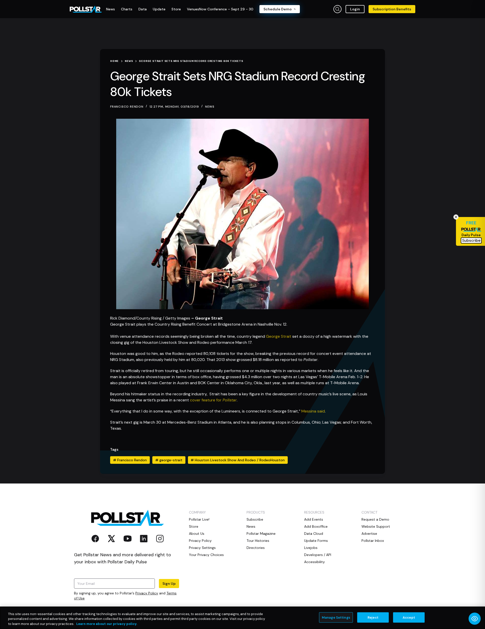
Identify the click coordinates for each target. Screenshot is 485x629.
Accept (409, 617)
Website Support (375, 526)
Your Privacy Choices (206, 554)
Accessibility (314, 562)
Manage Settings (336, 617)
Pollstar (230, 400)
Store (193, 526)
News (209, 107)
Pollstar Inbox (372, 540)
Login (355, 9)
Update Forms (316, 540)
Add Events (313, 519)
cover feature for (206, 400)
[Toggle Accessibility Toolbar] (474, 618)
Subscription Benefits (392, 9)
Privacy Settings (202, 547)
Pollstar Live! (199, 519)
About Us (196, 533)
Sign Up (169, 583)
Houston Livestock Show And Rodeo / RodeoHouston (238, 460)
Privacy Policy (146, 593)
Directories (256, 547)
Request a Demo (375, 519)
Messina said (313, 411)
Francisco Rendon (130, 460)
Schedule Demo (277, 9)
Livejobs (311, 547)
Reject (373, 617)
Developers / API (317, 554)
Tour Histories (258, 540)
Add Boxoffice (316, 526)
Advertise (369, 533)
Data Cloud (313, 533)
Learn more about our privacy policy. (106, 624)
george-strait (168, 460)
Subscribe (255, 519)
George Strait (278, 336)
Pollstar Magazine (261, 533)
